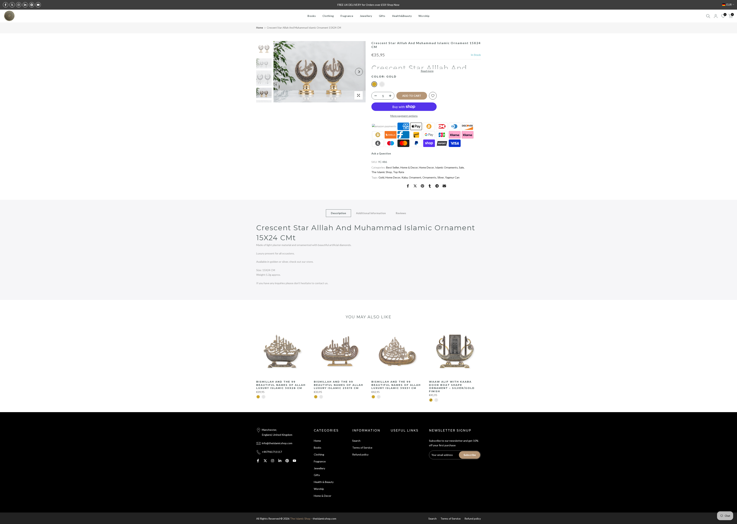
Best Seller (392, 167)
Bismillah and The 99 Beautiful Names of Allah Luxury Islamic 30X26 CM (281, 384)
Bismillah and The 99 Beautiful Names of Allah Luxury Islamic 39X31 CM (396, 384)
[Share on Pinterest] (422, 186)
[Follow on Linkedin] (25, 4)
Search (356, 440)
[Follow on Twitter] (12, 4)
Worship (423, 15)
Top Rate (398, 172)
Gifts (382, 15)
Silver (440, 177)
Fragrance (346, 15)
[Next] (359, 72)
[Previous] (280, 72)
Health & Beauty (324, 482)
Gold (381, 177)
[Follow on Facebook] (5, 4)
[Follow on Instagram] (18, 4)
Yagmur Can (452, 177)
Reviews (401, 213)
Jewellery (366, 15)
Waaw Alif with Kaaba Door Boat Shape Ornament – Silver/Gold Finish (452, 386)
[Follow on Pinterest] (31, 4)
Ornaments (429, 177)
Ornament (415, 177)
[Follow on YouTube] (38, 4)
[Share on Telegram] (437, 186)
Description (338, 213)
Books (311, 15)
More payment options (404, 115)
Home (259, 27)
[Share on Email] (444, 186)
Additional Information (371, 213)
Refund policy (360, 454)
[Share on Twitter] (415, 186)
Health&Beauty (402, 15)
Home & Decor (409, 167)
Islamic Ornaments (446, 167)
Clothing (328, 15)
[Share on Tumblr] (429, 186)
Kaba (405, 177)
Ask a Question (381, 153)
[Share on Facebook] (408, 186)
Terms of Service (362, 447)
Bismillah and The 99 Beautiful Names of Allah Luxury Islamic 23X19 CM (338, 384)
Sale (461, 167)
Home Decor (426, 167)
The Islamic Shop (381, 172)
